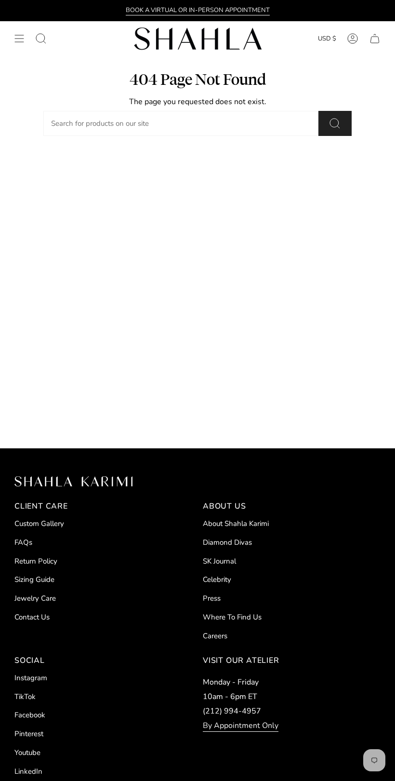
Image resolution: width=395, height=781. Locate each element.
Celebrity (217, 579)
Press (212, 598)
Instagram (30, 678)
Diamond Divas (227, 542)
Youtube (27, 752)
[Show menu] (19, 38)
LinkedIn (28, 771)
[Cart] (375, 38)
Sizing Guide (34, 579)
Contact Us (32, 617)
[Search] (335, 123)
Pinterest (28, 734)
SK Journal (219, 561)
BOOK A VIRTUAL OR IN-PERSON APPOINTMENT (198, 10)
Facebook (29, 715)
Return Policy (35, 561)
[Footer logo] (73, 481)
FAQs (23, 542)
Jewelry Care (35, 598)
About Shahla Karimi (236, 523)
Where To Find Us (232, 617)
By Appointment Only (240, 725)
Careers (215, 636)
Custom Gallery (39, 523)
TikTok (25, 696)
